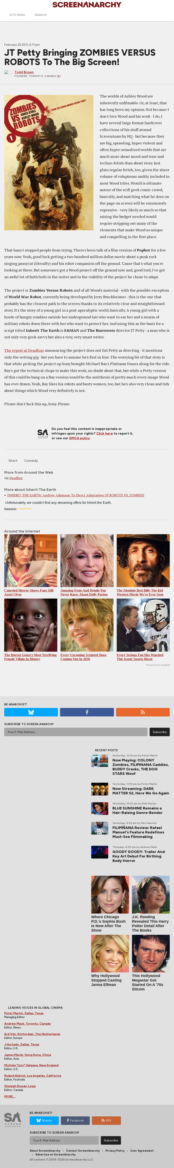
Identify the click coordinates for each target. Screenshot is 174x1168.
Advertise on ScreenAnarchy (55, 1154)
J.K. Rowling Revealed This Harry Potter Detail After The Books (150, 923)
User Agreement (142, 1150)
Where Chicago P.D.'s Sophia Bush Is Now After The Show (108, 923)
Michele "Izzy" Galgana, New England (31, 1065)
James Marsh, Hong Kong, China (27, 1055)
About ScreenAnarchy (45, 1150)
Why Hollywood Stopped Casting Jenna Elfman (106, 980)
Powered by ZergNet (158, 665)
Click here (104, 433)
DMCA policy (79, 438)
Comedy (31, 461)
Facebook (77, 1120)
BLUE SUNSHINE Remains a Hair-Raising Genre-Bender (137, 810)
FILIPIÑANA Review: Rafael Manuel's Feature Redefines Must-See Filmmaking (138, 832)
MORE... (9, 1096)
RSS (108, 1120)
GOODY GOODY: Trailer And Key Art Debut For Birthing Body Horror (138, 856)
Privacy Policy (115, 1150)
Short (12, 461)
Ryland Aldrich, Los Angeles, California (32, 1076)
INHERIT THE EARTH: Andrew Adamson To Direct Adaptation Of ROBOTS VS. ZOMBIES (75, 495)
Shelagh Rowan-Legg (20, 1086)
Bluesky (47, 1120)
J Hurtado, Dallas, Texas (21, 1044)
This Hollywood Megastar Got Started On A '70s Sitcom (147, 982)
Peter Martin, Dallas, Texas (24, 1013)
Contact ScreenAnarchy (83, 1150)
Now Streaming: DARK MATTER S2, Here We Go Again (140, 790)
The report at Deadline (24, 350)
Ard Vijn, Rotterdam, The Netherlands (32, 1034)
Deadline (16, 478)
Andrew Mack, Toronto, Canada (27, 1023)
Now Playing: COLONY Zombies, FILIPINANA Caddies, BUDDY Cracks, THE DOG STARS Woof (140, 767)
